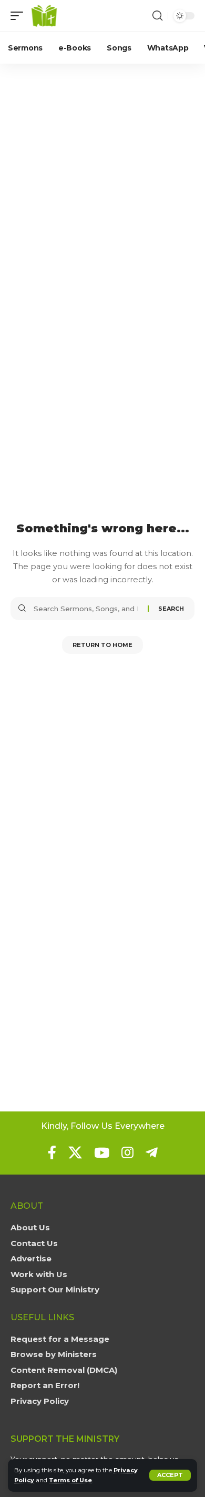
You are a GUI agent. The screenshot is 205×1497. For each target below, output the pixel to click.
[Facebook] (52, 1152)
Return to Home (102, 645)
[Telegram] (151, 1152)
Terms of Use (70, 1480)
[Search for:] (87, 608)
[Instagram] (127, 1152)
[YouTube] (101, 1152)
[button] (170, 1475)
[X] (75, 1152)
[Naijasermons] (44, 16)
